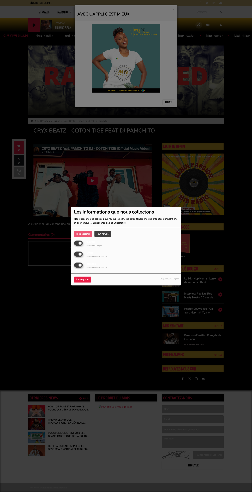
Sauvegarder (82, 279)
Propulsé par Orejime (169, 279)
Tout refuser (102, 233)
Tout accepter (83, 233)
